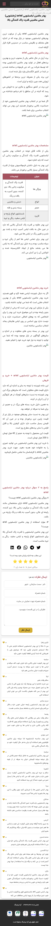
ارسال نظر (25, 630)
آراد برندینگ (17, 905)
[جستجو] (11, 4)
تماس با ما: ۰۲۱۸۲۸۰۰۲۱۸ (31, 905)
